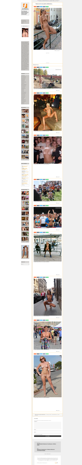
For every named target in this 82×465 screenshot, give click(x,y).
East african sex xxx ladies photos (27, 242)
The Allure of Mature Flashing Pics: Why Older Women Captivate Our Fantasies (25, 175)
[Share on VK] (44, 6)
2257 (43, 460)
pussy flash (27, 143)
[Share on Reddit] (35, 6)
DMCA (45, 460)
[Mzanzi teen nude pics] (23, 208)
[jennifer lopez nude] (23, 146)
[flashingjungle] (23, 116)
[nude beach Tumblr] (27, 111)
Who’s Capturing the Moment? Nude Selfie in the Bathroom (24, 183)
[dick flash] (23, 131)
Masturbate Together (52, 0)
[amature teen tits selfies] (23, 229)
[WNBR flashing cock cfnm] (23, 203)
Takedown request (55, 460)
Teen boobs (23, 138)
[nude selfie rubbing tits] (27, 193)
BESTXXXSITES (40, 0)
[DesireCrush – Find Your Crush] (25, 32)
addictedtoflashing (54, 414)
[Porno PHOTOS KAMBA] (23, 193)
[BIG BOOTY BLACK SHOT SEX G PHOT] (27, 203)
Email (35, 432)
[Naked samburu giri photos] (27, 223)
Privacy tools (51, 460)
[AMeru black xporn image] (27, 213)
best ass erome (23, 215)
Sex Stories (22, 98)
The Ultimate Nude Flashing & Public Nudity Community (24, 13)
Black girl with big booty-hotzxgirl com (26, 221)
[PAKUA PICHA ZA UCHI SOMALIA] (23, 198)
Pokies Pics (22, 89)
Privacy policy (48, 460)
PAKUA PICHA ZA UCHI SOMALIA (23, 201)
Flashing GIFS (23, 80)
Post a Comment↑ (57, 50)
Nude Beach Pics (23, 88)
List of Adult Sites (23, 20)
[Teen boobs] (23, 136)
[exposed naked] (23, 218)
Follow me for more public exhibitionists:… (40, 414)
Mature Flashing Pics (23, 84)
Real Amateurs (23, 97)
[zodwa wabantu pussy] (27, 131)
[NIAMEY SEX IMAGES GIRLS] (27, 208)
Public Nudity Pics (23, 93)
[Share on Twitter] (41, 6)
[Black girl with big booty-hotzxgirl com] (27, 218)
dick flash (23, 133)
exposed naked (23, 220)
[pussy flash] (27, 141)
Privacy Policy (40, 434)
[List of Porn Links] (23, 121)
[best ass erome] (23, 213)
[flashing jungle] (23, 126)
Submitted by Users (23, 21)
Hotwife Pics (22, 83)
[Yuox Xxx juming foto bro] (27, 229)
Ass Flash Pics (23, 75)
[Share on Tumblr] (38, 6)
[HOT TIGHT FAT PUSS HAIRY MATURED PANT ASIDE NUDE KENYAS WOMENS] (23, 223)
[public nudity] (27, 146)
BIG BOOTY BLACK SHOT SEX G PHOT (27, 206)
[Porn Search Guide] (27, 116)
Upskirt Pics (22, 102)
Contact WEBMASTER (40, 460)
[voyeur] (27, 151)
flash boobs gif (23, 143)
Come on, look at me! (26, 180)
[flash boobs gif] (23, 141)
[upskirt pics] (27, 157)
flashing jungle (23, 128)
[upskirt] (27, 126)
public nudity (27, 148)
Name (35, 429)
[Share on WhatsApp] (47, 6)
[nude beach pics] (23, 111)
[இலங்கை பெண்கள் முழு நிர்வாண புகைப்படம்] (23, 234)
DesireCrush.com (57, 0)
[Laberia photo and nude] (23, 239)
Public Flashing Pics (23, 92)
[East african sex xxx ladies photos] (27, 239)
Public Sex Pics (23, 94)
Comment (35, 421)
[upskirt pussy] (27, 136)
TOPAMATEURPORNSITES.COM (45, 0)
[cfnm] (23, 157)
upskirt (27, 128)
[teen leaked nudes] (27, 234)
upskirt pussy (27, 138)
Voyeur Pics (22, 103)
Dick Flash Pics (23, 79)
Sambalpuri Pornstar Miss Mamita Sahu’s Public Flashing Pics (25, 169)
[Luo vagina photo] (27, 198)
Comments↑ (58, 90)
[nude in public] (23, 151)
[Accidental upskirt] (27, 121)
